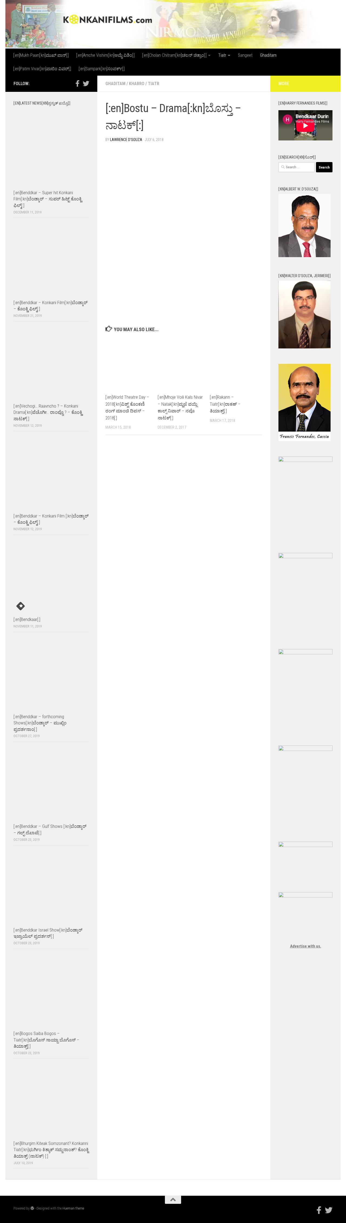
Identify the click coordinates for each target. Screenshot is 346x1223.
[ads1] (305, 653)
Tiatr (222, 55)
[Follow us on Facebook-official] (77, 83)
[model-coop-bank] (305, 557)
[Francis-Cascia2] (304, 439)
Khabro (136, 83)
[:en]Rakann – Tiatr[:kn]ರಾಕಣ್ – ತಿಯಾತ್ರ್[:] (225, 404)
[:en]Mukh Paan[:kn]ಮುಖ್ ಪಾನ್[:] (41, 55)
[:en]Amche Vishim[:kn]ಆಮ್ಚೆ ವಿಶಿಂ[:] (105, 55)
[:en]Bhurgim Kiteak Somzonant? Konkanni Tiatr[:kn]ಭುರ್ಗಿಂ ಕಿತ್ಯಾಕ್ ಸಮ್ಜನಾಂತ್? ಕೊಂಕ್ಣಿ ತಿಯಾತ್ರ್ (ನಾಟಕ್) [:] (51, 1150)
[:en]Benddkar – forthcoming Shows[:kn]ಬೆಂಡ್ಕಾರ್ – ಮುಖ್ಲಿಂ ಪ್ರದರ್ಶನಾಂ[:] (40, 723)
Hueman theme (73, 1208)
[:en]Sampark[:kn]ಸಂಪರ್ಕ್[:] (102, 68)
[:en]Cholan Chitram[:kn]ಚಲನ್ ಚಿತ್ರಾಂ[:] (174, 55)
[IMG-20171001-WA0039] (304, 347)
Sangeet (245, 55)
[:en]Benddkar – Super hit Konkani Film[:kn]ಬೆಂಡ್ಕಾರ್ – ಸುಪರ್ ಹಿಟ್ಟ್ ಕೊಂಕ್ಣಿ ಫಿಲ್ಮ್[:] (48, 199)
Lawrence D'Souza (126, 139)
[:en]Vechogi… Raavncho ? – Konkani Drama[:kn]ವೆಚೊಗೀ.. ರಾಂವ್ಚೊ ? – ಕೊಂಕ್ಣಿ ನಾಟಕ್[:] (48, 412)
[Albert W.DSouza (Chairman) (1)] (304, 255)
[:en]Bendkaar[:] (27, 619)
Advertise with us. (305, 946)
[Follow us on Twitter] (86, 83)
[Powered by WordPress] (32, 1208)
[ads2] (305, 749)
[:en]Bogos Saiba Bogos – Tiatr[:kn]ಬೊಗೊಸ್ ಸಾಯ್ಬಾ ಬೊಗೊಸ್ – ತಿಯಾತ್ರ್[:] (46, 1040)
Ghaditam (268, 55)
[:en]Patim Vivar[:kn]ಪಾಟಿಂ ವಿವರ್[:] (42, 68)
